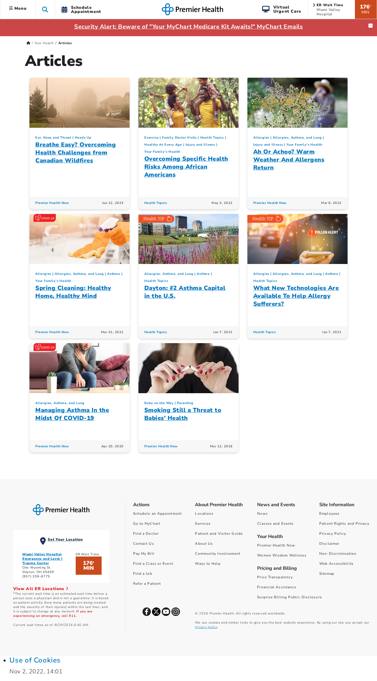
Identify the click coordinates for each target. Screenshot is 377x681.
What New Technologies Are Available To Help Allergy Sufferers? (296, 296)
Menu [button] (20, 8)
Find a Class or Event (153, 563)
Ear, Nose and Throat (53, 137)
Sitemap (326, 573)
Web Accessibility (336, 563)
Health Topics (212, 137)
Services (203, 523)
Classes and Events (275, 523)
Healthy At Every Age (163, 144)
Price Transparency (275, 577)
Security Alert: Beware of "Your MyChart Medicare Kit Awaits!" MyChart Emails (188, 27)
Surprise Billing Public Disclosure (289, 597)
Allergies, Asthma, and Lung (297, 137)
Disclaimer (329, 543)
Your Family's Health (162, 152)
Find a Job (142, 573)
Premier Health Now (52, 203)
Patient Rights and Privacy (344, 523)
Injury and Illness (200, 144)
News (262, 513)
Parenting (185, 403)
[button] (45, 9)
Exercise (151, 137)
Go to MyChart (146, 523)
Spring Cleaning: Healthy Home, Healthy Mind (73, 292)
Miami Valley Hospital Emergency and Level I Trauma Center (42, 558)
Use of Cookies (35, 660)
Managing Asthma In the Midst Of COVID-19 (72, 414)
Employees (329, 513)
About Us (204, 543)
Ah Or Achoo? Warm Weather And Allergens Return (289, 160)
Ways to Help (207, 563)
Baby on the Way (158, 403)
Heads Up (83, 137)
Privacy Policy (332, 533)
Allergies (261, 137)
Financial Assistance (276, 587)
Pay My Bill (144, 553)
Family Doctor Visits (179, 137)
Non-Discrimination (337, 553)
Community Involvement (217, 553)
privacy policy (206, 627)
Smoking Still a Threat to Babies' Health (182, 414)
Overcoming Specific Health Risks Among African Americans (186, 167)
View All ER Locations (39, 589)
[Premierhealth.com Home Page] (28, 43)
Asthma (113, 274)
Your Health (44, 43)
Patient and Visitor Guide (219, 533)
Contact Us (143, 543)
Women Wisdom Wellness (282, 555)
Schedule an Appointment (157, 513)
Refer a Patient (147, 583)
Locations (204, 513)
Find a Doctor (146, 533)
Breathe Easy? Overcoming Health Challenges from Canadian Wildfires (75, 153)
